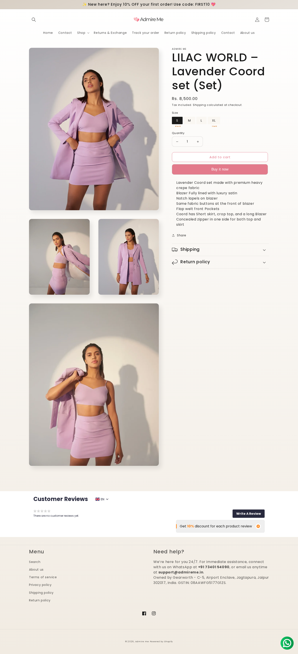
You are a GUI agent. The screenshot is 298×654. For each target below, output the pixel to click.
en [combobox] (102, 499)
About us (36, 569)
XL (214, 120)
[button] (34, 19)
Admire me (142, 641)
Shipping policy (41, 592)
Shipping (199, 105)
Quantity (178, 133)
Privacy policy (40, 585)
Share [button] (181, 235)
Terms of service (43, 577)
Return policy (40, 600)
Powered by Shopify (161, 641)
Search (35, 562)
